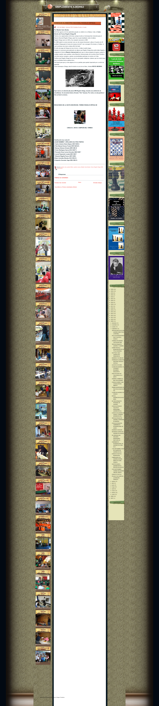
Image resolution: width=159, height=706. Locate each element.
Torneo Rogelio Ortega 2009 (97, 167)
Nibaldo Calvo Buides (85, 167)
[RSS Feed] (50, 6)
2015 (112, 309)
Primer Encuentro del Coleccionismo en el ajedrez (117, 375)
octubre (114, 326)
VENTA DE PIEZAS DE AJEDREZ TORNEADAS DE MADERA (118, 420)
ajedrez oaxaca (77, 167)
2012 (112, 315)
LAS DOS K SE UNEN (117, 365)
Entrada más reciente (60, 182)
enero (113, 494)
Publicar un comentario (61, 177)
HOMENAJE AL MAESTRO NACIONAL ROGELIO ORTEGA (74, 23)
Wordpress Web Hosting (51, 697)
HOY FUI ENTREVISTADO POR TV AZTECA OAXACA (118, 337)
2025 (112, 291)
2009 (112, 321)
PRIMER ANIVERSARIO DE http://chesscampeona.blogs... (118, 389)
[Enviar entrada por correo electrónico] (56, 169)
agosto (113, 481)
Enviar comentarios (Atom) (69, 187)
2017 (112, 306)
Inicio (79, 182)
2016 (112, 308)
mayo (113, 486)
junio (113, 485)
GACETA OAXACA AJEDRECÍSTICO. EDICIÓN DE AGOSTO (118, 466)
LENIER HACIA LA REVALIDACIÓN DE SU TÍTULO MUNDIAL (118, 349)
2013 (112, 313)
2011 (112, 317)
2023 (112, 294)
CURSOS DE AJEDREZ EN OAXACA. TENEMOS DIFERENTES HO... (118, 414)
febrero (114, 492)
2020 (112, 300)
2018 (112, 304)
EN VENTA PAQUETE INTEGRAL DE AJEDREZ (117, 403)
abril (113, 488)
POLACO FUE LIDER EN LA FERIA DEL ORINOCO (117, 478)
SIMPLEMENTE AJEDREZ (69, 7)
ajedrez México (70, 167)
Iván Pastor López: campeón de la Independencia (116, 354)
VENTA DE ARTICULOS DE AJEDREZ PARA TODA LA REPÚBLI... (118, 332)
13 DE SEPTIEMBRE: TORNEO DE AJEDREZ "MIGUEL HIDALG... (118, 471)
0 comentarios (59, 168)
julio (113, 483)
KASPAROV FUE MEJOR (117, 358)
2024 (112, 293)
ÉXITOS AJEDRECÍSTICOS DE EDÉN (118, 397)
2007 (112, 498)
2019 (112, 302)
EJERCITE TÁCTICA (116, 474)
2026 (112, 289)
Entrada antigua (97, 182)
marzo (113, 490)
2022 (112, 296)
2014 (112, 311)
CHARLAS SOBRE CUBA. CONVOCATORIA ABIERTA (118, 384)
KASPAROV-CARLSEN (117, 429)
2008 (112, 496)
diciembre (114, 323)
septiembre (114, 328)
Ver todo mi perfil (39, 28)
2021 (112, 298)
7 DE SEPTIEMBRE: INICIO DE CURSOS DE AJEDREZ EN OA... (118, 450)
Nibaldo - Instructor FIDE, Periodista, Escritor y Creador (44, 26)
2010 (112, 319)
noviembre (114, 324)
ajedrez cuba (64, 167)
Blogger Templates (61, 697)
